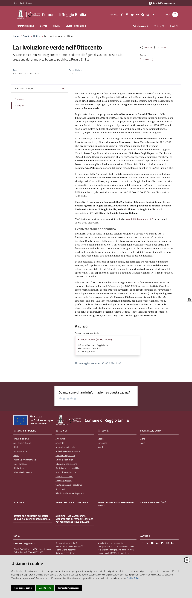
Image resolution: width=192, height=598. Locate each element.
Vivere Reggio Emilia (150, 430)
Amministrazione (27, 430)
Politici (16, 455)
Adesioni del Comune (22, 472)
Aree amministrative (22, 442)
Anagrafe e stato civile (65, 447)
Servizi (63, 430)
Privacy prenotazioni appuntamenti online (116, 504)
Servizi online (61, 489)
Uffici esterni (18, 468)
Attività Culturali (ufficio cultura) (95, 339)
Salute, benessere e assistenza (69, 484)
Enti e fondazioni (20, 463)
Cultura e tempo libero (65, 455)
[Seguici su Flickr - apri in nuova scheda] (136, 14)
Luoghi (142, 442)
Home (16, 36)
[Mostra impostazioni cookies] (189, 299)
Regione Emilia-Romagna (23, 3)
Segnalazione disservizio (66, 549)
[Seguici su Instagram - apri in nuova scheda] (126, 14)
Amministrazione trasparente (110, 543)
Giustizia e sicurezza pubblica (68, 468)
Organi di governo (21, 438)
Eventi (142, 438)
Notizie (36, 36)
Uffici (15, 447)
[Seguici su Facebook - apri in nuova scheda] (120, 14)
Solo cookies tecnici (23, 587)
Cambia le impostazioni (68, 587)
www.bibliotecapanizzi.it (138, 218)
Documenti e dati (20, 451)
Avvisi (100, 447)
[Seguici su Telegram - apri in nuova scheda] (141, 14)
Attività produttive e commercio (69, 451)
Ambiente (60, 442)
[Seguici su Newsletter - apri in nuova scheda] (146, 14)
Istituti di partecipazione (66, 472)
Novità (26, 36)
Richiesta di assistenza (65, 553)
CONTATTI (17, 535)
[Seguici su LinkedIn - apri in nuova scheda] (152, 14)
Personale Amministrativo (24, 459)
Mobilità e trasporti (64, 480)
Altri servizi (60, 438)
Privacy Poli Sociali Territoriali (72, 502)
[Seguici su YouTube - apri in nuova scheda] (131, 14)
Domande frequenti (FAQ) (153, 502)
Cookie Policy (133, 578)
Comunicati (102, 442)
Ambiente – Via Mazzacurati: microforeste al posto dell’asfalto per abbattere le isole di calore (74, 519)
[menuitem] (25, 26)
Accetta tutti (45, 587)
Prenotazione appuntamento (68, 546)
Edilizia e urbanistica (64, 459)
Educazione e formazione (66, 463)
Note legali (19, 502)
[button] (175, 14)
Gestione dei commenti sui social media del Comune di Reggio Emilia (31, 518)
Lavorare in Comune (64, 476)
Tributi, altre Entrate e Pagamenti (70, 493)
